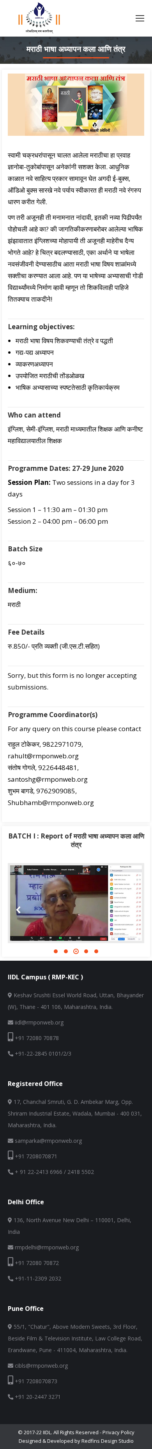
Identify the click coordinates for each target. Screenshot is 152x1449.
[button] (56, 951)
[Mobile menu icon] (140, 18)
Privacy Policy (118, 1432)
